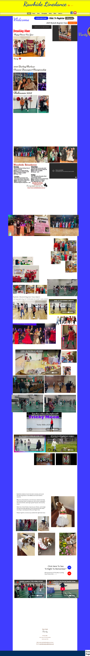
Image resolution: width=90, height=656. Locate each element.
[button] (64, 33)
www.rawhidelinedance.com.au (46, 642)
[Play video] (62, 287)
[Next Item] (43, 81)
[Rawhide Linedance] (72, 13)
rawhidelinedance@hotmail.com (46, 644)
